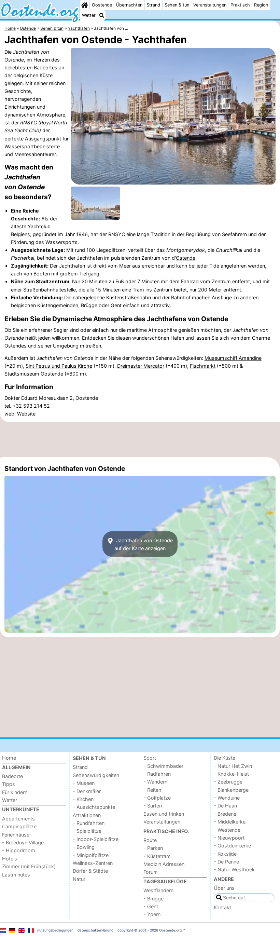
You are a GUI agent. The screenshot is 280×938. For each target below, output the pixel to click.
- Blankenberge (231, 790)
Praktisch (240, 5)
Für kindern (14, 792)
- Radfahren (157, 774)
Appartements (18, 818)
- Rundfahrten (88, 823)
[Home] (84, 5)
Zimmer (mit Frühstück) (29, 866)
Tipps (8, 784)
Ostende (185, 258)
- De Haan (225, 805)
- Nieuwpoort (229, 838)
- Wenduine (227, 798)
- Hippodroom (18, 850)
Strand (153, 5)
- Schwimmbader (163, 766)
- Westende (227, 830)
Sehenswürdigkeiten (96, 775)
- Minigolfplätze (91, 855)
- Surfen (152, 805)
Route (150, 840)
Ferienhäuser (16, 835)
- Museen (84, 783)
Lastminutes (16, 875)
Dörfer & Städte (90, 871)
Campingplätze (19, 826)
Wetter (89, 15)
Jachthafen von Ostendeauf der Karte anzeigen (143, 544)
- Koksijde (225, 854)
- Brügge (153, 898)
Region (261, 5)
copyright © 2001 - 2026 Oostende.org (149, 930)
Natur (79, 879)
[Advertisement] (140, 439)
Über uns (224, 888)
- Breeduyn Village (23, 842)
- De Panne (226, 862)
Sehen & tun (177, 5)
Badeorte (12, 776)
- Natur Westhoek (234, 869)
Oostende (102, 5)
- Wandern (155, 782)
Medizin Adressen (163, 864)
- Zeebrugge (228, 782)
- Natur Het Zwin (233, 766)
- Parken (153, 848)
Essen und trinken (163, 814)
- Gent (150, 906)
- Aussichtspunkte (94, 807)
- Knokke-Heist (231, 774)
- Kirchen (83, 799)
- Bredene (225, 814)
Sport (149, 758)
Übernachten (129, 5)
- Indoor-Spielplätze (95, 839)
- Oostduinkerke (232, 845)
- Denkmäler (87, 791)
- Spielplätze (87, 831)
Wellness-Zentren (93, 863)
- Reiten (152, 790)
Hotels (9, 858)
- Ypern (151, 914)
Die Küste (224, 758)
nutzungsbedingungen (55, 930)
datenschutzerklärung (95, 930)
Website (26, 414)
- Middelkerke (230, 822)
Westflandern (158, 890)
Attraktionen (87, 815)
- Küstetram (157, 856)
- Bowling (84, 847)
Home (9, 758)
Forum (150, 872)
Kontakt (222, 907)
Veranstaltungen (209, 5)
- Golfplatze (157, 798)
